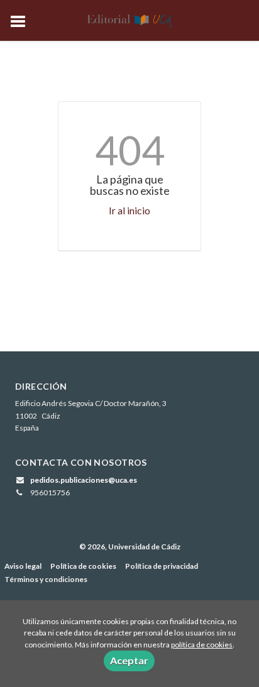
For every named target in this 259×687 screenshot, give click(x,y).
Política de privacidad (161, 566)
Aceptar (129, 660)
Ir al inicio (129, 210)
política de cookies (202, 644)
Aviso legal (22, 566)
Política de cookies (83, 566)
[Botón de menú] (23, 22)
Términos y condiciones (45, 579)
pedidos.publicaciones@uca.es (83, 480)
